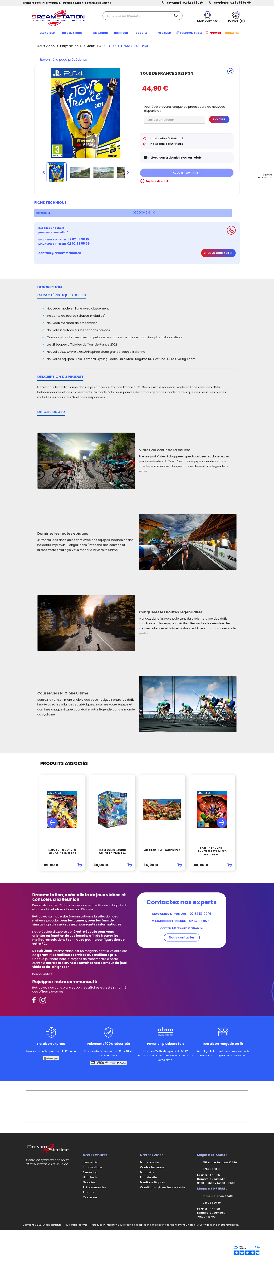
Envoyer (219, 119)
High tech (90, 1177)
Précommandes (94, 1187)
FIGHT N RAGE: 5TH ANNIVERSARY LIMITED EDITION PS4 (212, 851)
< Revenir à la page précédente (62, 60)
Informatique (92, 1167)
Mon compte (149, 1162)
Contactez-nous (152, 1167)
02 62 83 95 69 (240, 3)
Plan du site (148, 1177)
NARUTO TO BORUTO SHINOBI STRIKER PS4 (62, 851)
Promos (88, 1192)
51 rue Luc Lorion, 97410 (217, 1196)
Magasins (147, 1172)
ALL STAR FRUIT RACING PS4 (162, 850)
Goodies (89, 1182)
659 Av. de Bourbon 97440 (219, 1162)
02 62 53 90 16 (193, 3)
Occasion (90, 1197)
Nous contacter (220, 253)
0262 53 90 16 (211, 1169)
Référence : (44, 213)
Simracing (90, 1172)
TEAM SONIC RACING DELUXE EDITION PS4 (112, 851)
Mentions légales (152, 1182)
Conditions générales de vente (162, 1187)
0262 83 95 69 (211, 1203)
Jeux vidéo (90, 1162)
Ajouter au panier (186, 172)
